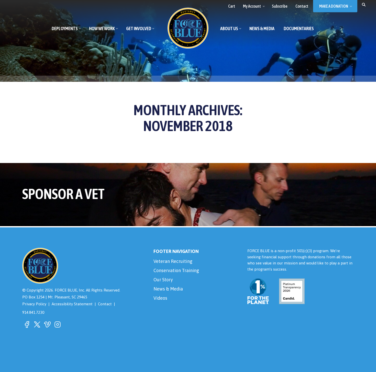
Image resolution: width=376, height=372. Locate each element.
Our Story (163, 279)
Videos (160, 298)
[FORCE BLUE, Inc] (188, 28)
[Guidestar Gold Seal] (289, 301)
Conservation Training (176, 270)
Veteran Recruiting (172, 261)
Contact (105, 304)
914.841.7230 (33, 312)
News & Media (168, 289)
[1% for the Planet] (258, 301)
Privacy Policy (34, 304)
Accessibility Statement (72, 304)
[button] (363, 4)
